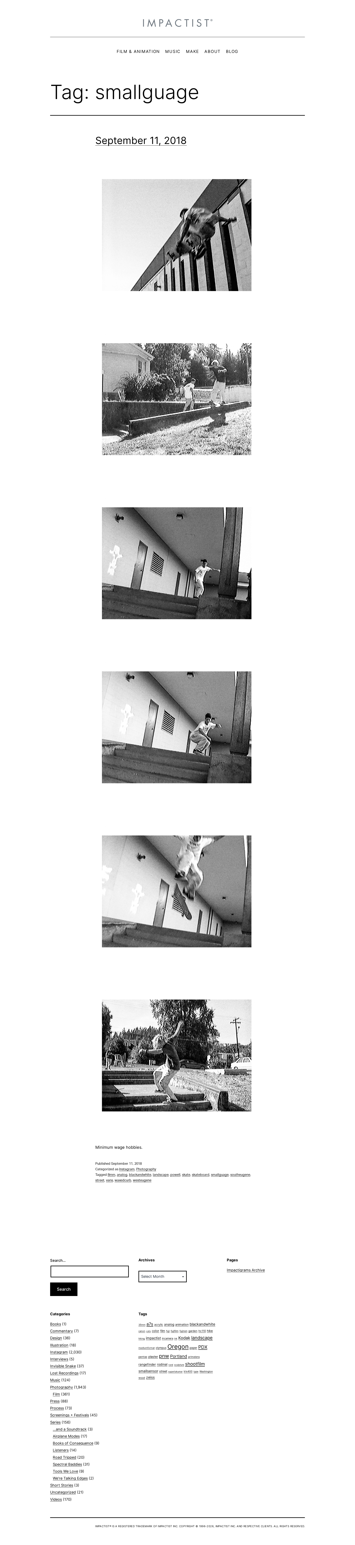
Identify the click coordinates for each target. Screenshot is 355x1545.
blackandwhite (140, 1174)
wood (141, 1377)
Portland (178, 1356)
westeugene (142, 1180)
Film (56, 1394)
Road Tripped (64, 1457)
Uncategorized (63, 1492)
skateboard (200, 1174)
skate (186, 1174)
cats (148, 1331)
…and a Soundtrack (70, 1429)
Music (55, 1380)
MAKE (192, 51)
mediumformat (146, 1347)
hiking (141, 1338)
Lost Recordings (64, 1373)
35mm (141, 1324)
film (162, 1331)
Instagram (127, 1169)
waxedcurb (123, 1180)
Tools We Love (65, 1471)
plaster (153, 1357)
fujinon (183, 1331)
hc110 (202, 1331)
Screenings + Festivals (69, 1415)
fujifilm (175, 1331)
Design (56, 1338)
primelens (194, 1356)
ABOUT (212, 51)
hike (210, 1331)
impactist (153, 1338)
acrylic (158, 1324)
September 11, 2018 (141, 140)
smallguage (220, 1174)
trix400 (188, 1371)
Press (55, 1401)
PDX (202, 1347)
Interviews (59, 1359)
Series (55, 1422)
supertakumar (175, 1371)
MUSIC (173, 51)
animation (182, 1324)
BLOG (232, 51)
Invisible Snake (63, 1366)
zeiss (150, 1377)
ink (175, 1338)
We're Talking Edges (70, 1478)
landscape (161, 1174)
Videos (56, 1499)
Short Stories (61, 1485)
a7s (149, 1324)
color (155, 1331)
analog (122, 1174)
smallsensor (148, 1371)
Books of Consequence (73, 1443)
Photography (146, 1169)
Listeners (61, 1450)
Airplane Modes (66, 1436)
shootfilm (195, 1364)
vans (109, 1180)
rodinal (162, 1364)
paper (193, 1347)
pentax (142, 1356)
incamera (167, 1338)
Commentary (61, 1331)
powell (175, 1174)
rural (170, 1364)
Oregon (178, 1346)
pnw (164, 1356)
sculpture (179, 1364)
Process (57, 1408)
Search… (58, 1260)
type (196, 1371)
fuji (168, 1331)
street (99, 1180)
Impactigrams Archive (246, 1270)
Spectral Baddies (67, 1464)
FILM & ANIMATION (138, 51)
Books (55, 1324)
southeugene (240, 1174)
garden (192, 1331)
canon (141, 1331)
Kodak (184, 1337)
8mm (111, 1174)
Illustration (59, 1345)
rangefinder (147, 1364)
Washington (206, 1371)
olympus (161, 1347)
